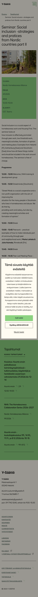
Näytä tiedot (19, 332)
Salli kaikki (19, 318)
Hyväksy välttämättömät (19, 325)
